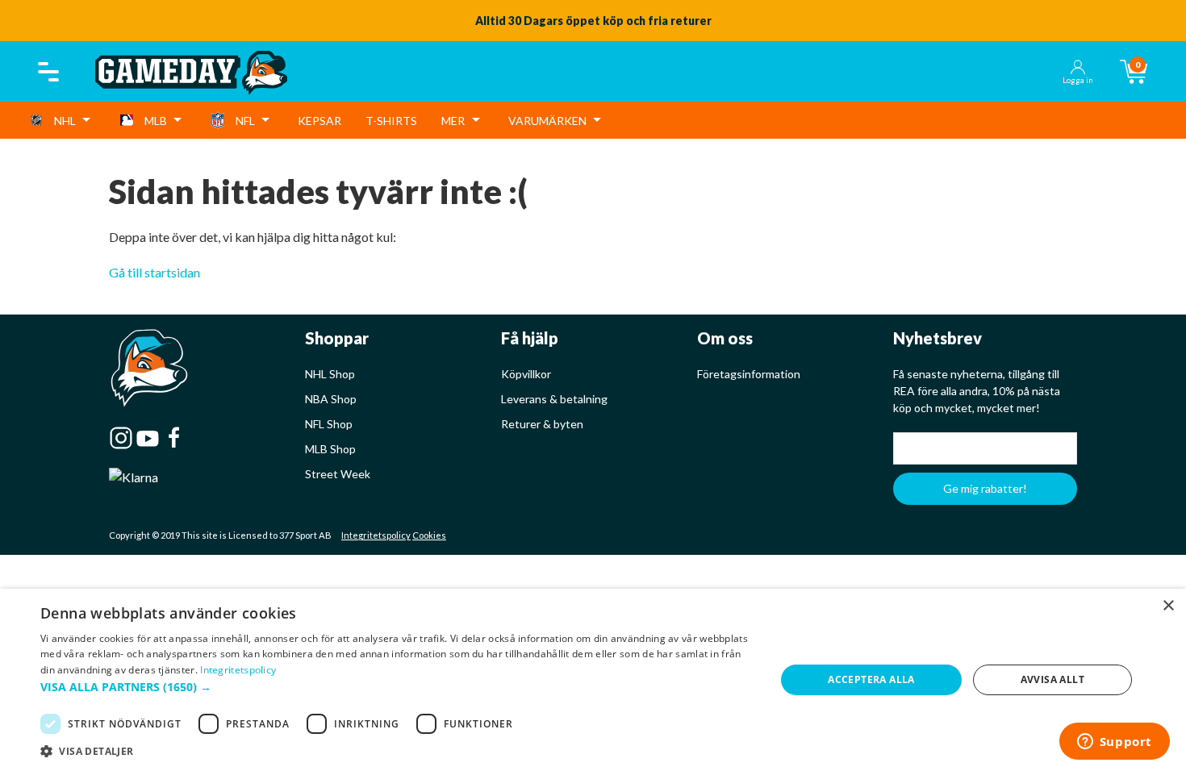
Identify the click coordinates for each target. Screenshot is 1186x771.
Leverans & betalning (554, 399)
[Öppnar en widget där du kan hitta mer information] (1114, 743)
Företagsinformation (748, 374)
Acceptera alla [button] (871, 679)
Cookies (429, 535)
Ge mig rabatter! (985, 488)
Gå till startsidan (154, 272)
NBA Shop (331, 399)
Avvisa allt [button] (1052, 679)
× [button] (1168, 606)
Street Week (337, 474)
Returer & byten (542, 424)
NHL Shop (330, 374)
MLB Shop (330, 449)
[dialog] (593, 680)
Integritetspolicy (376, 535)
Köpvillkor (526, 374)
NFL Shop (329, 424)
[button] (397, 686)
